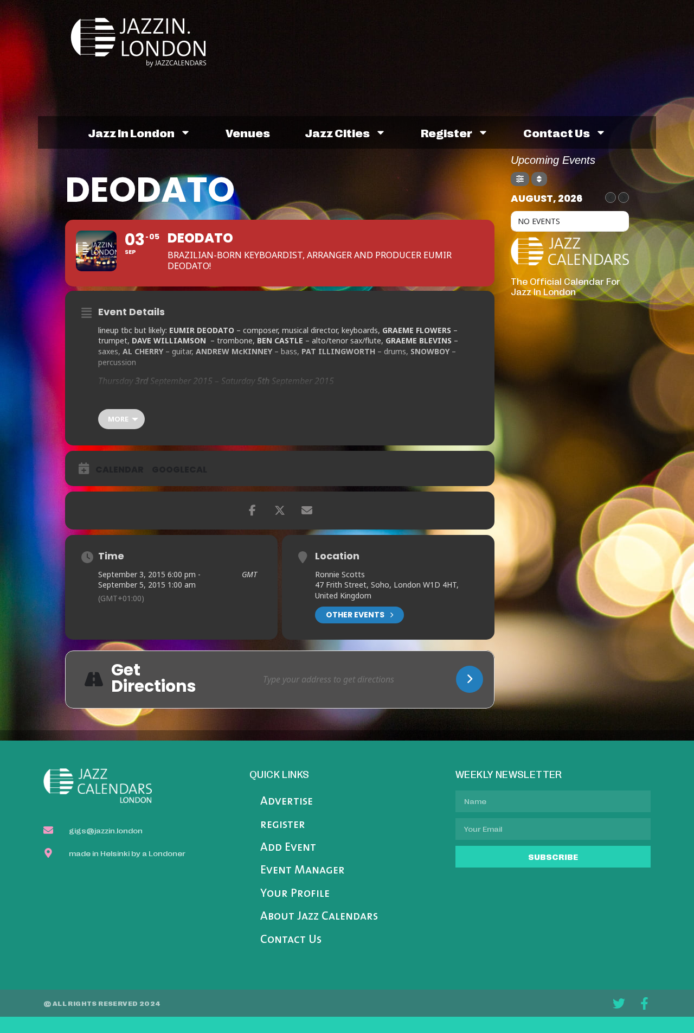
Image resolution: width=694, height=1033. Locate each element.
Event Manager (302, 870)
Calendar (119, 469)
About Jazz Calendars (319, 916)
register (446, 132)
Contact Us (291, 940)
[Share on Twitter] (279, 510)
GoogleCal (179, 469)
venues (248, 132)
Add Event (288, 847)
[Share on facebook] (252, 510)
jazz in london (131, 132)
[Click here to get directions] (469, 679)
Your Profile (295, 894)
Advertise (286, 801)
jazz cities (337, 132)
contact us (556, 132)
